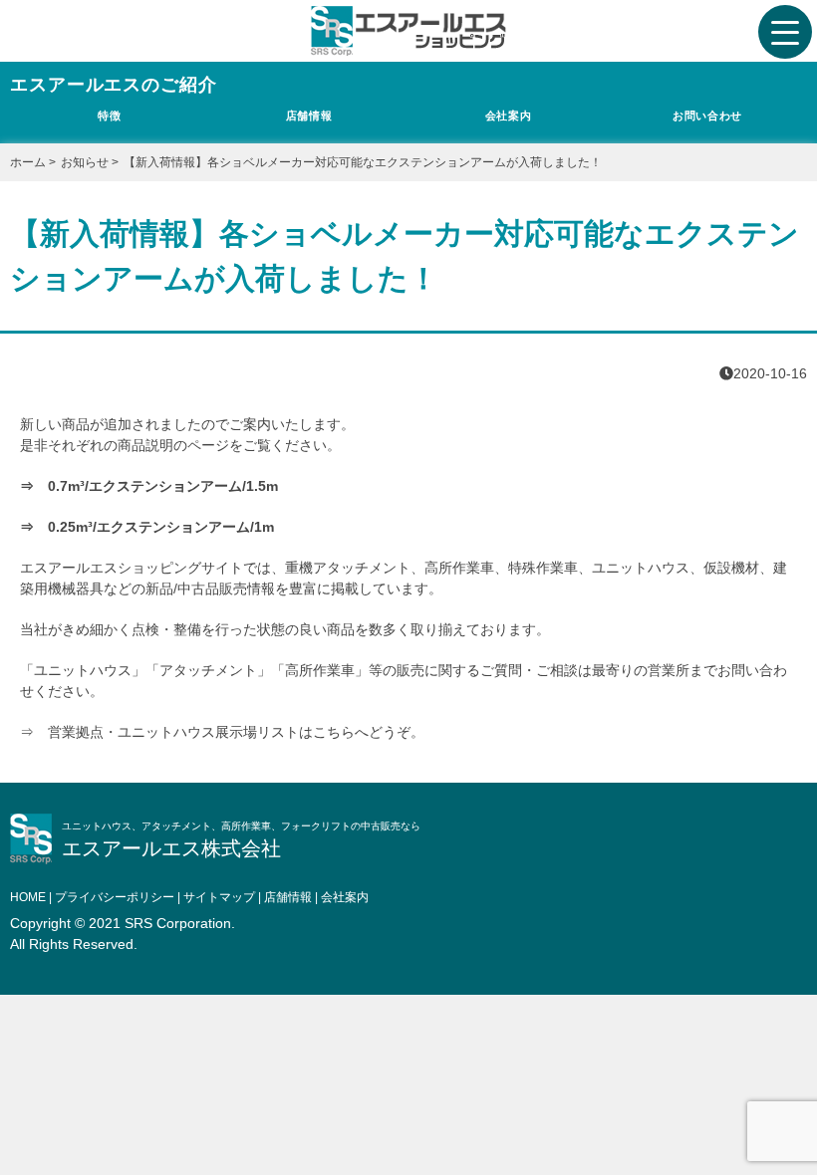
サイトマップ (219, 897)
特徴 (109, 115)
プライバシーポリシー (114, 897)
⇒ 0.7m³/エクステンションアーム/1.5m (149, 486)
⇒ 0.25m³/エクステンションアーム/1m (147, 527)
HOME (28, 897)
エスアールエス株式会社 (171, 848)
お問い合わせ (707, 115)
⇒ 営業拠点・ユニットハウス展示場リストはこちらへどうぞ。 (222, 732)
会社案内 (508, 115)
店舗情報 (309, 115)
